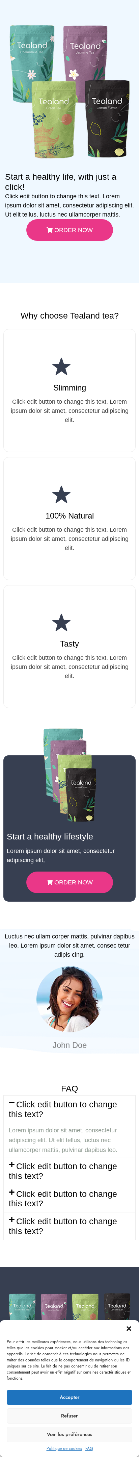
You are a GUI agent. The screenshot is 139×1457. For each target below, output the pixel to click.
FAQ (89, 1449)
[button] (129, 1328)
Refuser (69, 1416)
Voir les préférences (69, 1434)
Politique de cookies (64, 1449)
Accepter (70, 1397)
